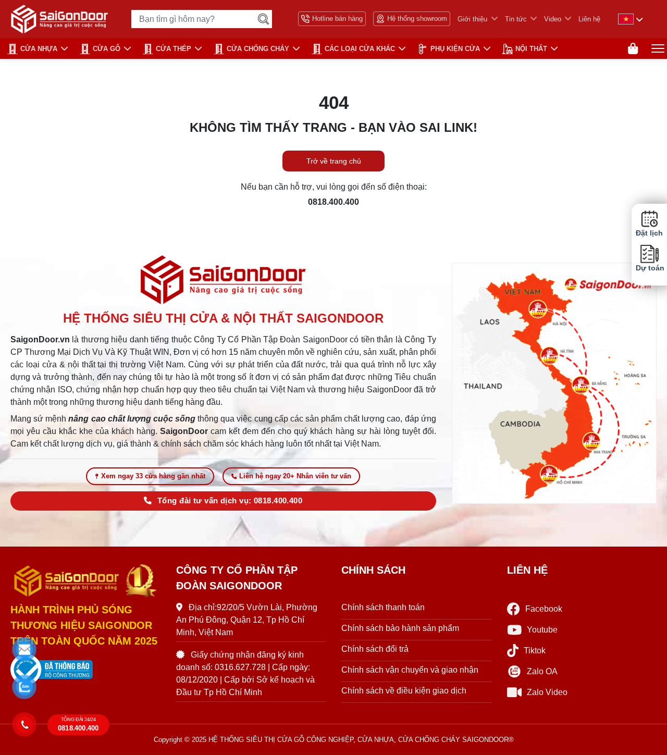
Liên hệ (589, 19)
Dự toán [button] (649, 268)
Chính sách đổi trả (375, 649)
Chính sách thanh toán (383, 607)
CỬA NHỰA (38, 49)
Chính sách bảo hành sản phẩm (400, 628)
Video (552, 19)
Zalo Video (547, 692)
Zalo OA (542, 671)
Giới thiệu (472, 19)
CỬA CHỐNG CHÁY (258, 49)
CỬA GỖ (106, 49)
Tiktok (535, 650)
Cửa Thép (173, 49)
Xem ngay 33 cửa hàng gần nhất (153, 476)
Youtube (542, 629)
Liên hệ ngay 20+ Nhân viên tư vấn (295, 476)
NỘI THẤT (531, 49)
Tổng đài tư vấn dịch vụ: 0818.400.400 (229, 501)
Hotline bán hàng (337, 18)
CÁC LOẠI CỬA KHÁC (360, 49)
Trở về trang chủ (333, 161)
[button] (24, 649)
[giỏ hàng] (633, 48)
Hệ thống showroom (417, 18)
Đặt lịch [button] (649, 233)
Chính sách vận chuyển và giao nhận (409, 669)
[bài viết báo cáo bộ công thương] (85, 669)
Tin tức (516, 19)
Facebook (543, 608)
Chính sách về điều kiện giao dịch (403, 690)
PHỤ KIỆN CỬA (455, 49)
